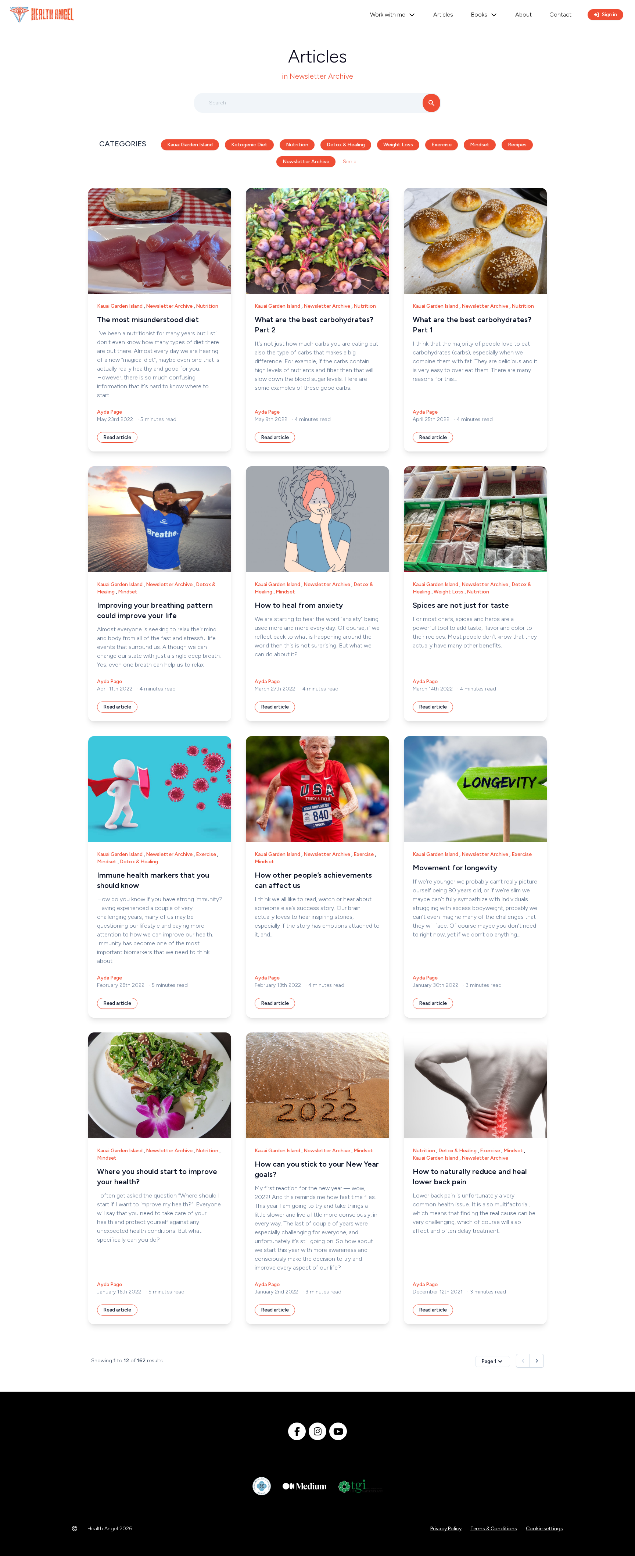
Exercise (441, 145)
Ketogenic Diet (249, 145)
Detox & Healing (346, 145)
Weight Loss (398, 145)
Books (479, 14)
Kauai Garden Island (190, 145)
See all (350, 161)
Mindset (479, 145)
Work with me (387, 14)
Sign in (609, 14)
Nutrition (297, 145)
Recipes (517, 145)
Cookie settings (544, 1528)
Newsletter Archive (306, 161)
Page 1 (488, 1361)
